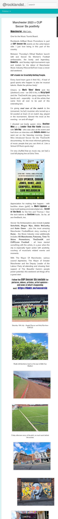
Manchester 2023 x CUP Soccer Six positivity (27, 24)
